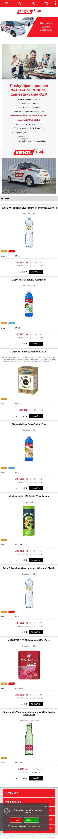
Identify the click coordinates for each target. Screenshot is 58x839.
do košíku (36, 272)
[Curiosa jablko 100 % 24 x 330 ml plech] (29, 536)
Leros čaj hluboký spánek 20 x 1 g (29, 352)
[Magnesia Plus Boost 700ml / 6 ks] (29, 464)
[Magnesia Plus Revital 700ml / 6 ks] (29, 320)
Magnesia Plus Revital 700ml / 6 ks (29, 280)
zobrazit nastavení (19, 826)
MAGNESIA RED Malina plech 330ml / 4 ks (29, 640)
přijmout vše (31, 820)
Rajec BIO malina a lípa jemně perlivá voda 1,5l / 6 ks (29, 568)
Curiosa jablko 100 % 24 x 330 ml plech (29, 496)
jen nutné (16, 820)
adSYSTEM (50, 837)
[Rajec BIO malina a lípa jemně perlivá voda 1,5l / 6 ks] (29, 608)
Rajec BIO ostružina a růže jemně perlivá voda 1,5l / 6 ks (29, 208)
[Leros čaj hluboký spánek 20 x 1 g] (29, 395)
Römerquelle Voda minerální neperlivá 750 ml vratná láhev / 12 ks (29, 713)
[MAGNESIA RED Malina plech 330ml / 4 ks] (29, 680)
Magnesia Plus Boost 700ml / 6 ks (29, 424)
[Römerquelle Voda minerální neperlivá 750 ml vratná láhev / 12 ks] (29, 754)
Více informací (35, 826)
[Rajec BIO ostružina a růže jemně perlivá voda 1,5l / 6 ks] (29, 248)
